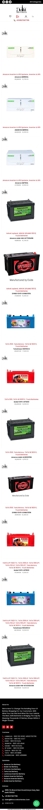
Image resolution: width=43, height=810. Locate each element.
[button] (36, 803)
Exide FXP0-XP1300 (21, 402)
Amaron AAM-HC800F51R (21, 457)
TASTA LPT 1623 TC (10, 563)
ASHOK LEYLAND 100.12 (27, 233)
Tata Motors (19, 344)
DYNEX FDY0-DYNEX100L (21, 293)
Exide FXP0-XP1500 (21, 570)
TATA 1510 (9, 344)
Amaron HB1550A (21, 77)
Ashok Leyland (12, 233)
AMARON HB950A (21, 130)
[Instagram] (7, 2)
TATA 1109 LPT (34, 563)
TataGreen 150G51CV (21, 628)
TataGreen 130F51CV (21, 349)
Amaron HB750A (21, 183)
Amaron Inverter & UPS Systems (15, 74)
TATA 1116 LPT (21, 565)
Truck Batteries (21, 236)
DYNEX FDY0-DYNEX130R (21, 512)
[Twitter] (10, 2)
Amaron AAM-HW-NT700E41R (21, 238)
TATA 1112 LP (10, 565)
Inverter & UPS (34, 74)
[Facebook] (3, 2)
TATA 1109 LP (23, 563)
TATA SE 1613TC (31, 344)
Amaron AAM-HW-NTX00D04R (21, 686)
